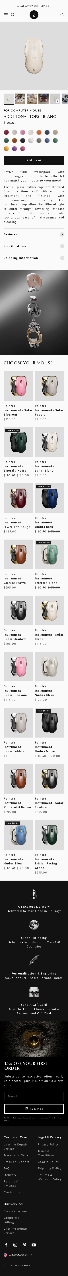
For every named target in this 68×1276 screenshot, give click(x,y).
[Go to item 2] (20, 99)
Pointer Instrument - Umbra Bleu (45, 522)
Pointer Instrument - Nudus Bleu (13, 859)
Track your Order (17, 1155)
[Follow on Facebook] (6, 1244)
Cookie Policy (48, 1162)
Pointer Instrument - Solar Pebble (49, 410)
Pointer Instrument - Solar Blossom (18, 410)
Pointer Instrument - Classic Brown (15, 578)
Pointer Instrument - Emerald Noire (15, 466)
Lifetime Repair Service (15, 1147)
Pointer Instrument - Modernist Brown (17, 803)
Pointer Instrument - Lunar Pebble (14, 747)
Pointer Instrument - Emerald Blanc (46, 578)
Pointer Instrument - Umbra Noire (45, 747)
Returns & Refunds (11, 1184)
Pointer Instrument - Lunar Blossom (15, 691)
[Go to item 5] (55, 99)
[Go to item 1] (9, 99)
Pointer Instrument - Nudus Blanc (45, 691)
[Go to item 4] (43, 99)
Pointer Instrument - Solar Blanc (49, 635)
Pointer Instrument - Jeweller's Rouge (17, 522)
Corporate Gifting (11, 1220)
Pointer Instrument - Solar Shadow (49, 803)
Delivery (10, 1175)
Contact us (12, 1192)
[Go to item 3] (32, 99)
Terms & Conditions (46, 1153)
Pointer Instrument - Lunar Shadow (15, 635)
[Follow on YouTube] (33, 1244)
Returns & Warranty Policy (50, 1177)
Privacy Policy (48, 1144)
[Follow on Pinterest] (24, 1244)
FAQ (7, 1168)
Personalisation (15, 1211)
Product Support (16, 1162)
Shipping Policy (50, 1168)
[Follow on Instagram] (15, 1244)
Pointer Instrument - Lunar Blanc (45, 466)
